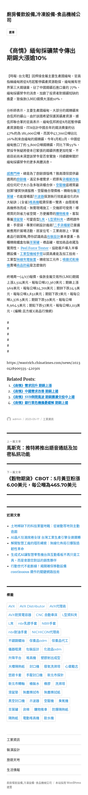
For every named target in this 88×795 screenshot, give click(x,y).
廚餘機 (21, 179)
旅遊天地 (13, 760)
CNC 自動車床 (47, 615)
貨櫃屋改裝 (70, 179)
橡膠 (47, 684)
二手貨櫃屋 (62, 225)
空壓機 (61, 185)
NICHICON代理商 (45, 632)
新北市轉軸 (16, 684)
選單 (12, 32)
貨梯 (26, 709)
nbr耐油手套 (17, 632)
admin (16, 419)
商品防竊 (23, 265)
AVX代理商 (58, 606)
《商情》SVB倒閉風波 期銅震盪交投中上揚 (43, 397)
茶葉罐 (34, 242)
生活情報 (13, 770)
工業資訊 (48, 419)
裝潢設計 (13, 750)
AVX (11, 606)
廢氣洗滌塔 (52, 666)
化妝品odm (53, 649)
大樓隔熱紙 (16, 666)
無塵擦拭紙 (52, 692)
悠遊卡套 (14, 675)
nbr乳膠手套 (27, 623)
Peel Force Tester (35, 248)
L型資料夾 (55, 219)
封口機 (34, 666)
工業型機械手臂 (31, 254)
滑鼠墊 (18, 219)
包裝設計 (53, 236)
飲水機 (49, 718)
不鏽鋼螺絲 (16, 641)
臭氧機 (63, 701)
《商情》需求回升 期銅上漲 (32, 385)
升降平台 (14, 658)
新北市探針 (55, 675)
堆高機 (34, 202)
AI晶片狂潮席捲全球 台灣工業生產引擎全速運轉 (46, 537)
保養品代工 (60, 641)
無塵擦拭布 (31, 692)
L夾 (42, 219)
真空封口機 (16, 701)
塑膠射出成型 (50, 658)
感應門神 (13, 173)
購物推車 (62, 214)
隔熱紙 (13, 718)
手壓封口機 (34, 675)
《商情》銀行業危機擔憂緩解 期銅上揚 (40, 403)
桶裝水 (34, 684)
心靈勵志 (71, 666)
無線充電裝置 (26, 259)
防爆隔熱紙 (60, 709)
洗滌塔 (60, 684)
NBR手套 (49, 623)
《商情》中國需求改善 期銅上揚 (35, 391)
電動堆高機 (31, 718)
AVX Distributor (32, 606)
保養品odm (38, 641)
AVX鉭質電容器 (19, 615)
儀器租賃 (14, 649)
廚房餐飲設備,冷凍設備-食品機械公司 (29, 783)
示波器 (39, 196)
